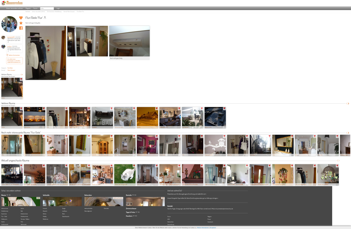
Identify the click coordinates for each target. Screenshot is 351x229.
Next (22, 74)
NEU (10, 195)
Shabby (45, 216)
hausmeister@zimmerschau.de (224, 209)
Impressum (210, 222)
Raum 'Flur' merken (21, 23)
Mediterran (45, 219)
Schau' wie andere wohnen (14, 8)
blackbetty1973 (11, 37)
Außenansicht (4, 224)
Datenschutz (170, 222)
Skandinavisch (65, 216)
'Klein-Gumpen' (11, 70)
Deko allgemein (88, 211)
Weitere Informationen (203, 227)
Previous (20, 74)
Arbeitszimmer (24, 216)
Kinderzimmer (24, 214)
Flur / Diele (4, 216)
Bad (22, 211)
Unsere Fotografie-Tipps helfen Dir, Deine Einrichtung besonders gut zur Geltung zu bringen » (192, 198)
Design (63, 208)
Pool (22, 222)
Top (133, 195)
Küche (22, 208)
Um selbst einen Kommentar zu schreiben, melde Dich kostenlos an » (14, 60)
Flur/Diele (10, 68)
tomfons (9, 46)
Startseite (28, 11)
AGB (168, 219)
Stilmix (44, 214)
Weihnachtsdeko (88, 208)
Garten (3, 222)
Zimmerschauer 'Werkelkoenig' (54, 11)
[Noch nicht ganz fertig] (129, 41)
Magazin (28, 8)
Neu (135, 195)
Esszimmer (4, 214)
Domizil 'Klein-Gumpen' (69, 11)
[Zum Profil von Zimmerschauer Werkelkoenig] (9, 24)
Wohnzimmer (4, 208)
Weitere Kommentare (13, 55)
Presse (209, 219)
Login (58, 8)
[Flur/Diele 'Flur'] (46, 53)
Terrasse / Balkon (25, 219)
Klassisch (45, 211)
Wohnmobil (23, 224)
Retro (63, 214)
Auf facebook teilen (21, 28)
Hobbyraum (4, 219)
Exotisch (45, 208)
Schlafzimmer (4, 211)
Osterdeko (106, 208)
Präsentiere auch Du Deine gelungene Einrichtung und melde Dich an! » (186, 194)
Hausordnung (170, 224)
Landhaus (64, 211)
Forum (35, 8)
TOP (7, 195)
